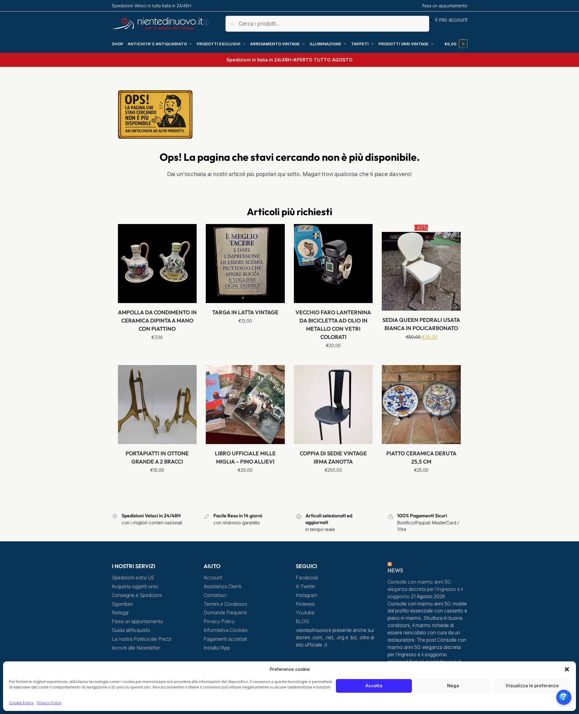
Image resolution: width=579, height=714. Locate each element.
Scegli (157, 351)
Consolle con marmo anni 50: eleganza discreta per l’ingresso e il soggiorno (425, 589)
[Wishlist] (187, 233)
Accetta (373, 685)
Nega (453, 685)
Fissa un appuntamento (137, 621)
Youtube (305, 613)
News (395, 570)
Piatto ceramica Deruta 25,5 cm (421, 457)
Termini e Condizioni (225, 604)
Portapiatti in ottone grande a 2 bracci (157, 457)
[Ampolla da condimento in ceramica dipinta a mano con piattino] (157, 263)
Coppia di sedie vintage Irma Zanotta (333, 457)
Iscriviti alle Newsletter (136, 648)
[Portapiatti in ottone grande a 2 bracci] (157, 404)
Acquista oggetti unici (135, 586)
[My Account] (206, 24)
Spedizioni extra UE (133, 578)
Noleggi (120, 613)
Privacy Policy (49, 703)
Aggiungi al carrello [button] (333, 359)
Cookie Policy (21, 703)
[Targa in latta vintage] (245, 263)
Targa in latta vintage (245, 312)
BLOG (302, 621)
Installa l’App (217, 648)
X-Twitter (305, 586)
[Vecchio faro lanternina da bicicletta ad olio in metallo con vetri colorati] (333, 263)
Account (213, 578)
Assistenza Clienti (222, 586)
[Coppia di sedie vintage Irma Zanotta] (333, 404)
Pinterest (305, 604)
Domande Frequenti (225, 613)
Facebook (307, 578)
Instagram (306, 595)
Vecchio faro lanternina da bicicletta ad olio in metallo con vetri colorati (333, 324)
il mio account (451, 20)
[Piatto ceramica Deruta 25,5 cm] (421, 404)
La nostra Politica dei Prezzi (141, 639)
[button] (567, 669)
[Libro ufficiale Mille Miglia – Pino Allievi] (245, 404)
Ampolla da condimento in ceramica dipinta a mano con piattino (157, 320)
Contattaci (215, 595)
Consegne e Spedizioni (137, 595)
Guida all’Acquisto (131, 630)
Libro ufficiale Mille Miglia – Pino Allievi (245, 457)
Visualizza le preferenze (532, 685)
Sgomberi (122, 604)
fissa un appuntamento (444, 5)
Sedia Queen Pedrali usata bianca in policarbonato (421, 324)
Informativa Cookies (226, 630)
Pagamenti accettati (225, 639)
